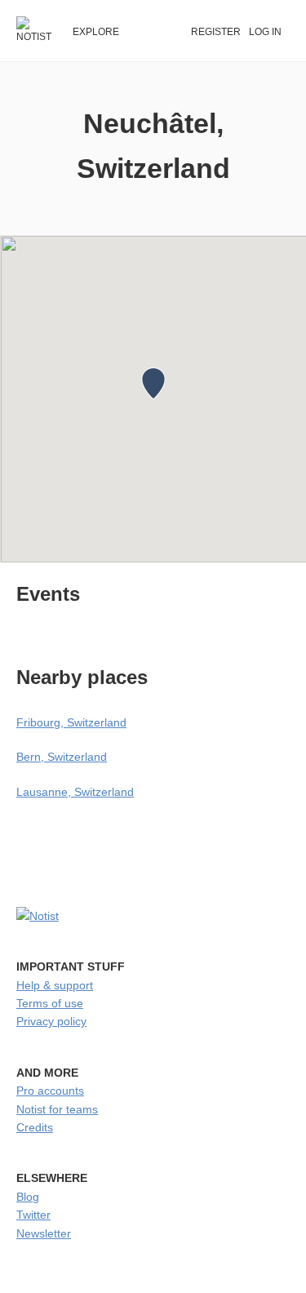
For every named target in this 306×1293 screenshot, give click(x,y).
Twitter (33, 1214)
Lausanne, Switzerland (75, 791)
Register (216, 32)
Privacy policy (51, 1021)
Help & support (54, 985)
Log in (265, 32)
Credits (34, 1127)
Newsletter (43, 1233)
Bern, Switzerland (61, 756)
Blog (27, 1196)
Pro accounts (50, 1090)
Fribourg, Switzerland (71, 722)
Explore (96, 32)
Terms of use (49, 1003)
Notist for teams (57, 1109)
